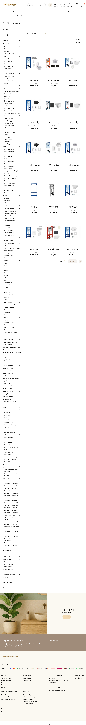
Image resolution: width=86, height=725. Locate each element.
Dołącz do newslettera (57, 645)
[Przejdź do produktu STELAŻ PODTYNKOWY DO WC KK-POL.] (53, 190)
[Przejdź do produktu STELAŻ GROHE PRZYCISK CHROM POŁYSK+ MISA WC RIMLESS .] (73, 63)
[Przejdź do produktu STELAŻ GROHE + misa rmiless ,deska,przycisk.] (34, 106)
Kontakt (3, 687)
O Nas (3, 711)
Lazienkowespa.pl (6, 15)
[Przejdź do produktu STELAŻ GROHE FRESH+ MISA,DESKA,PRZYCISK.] (73, 148)
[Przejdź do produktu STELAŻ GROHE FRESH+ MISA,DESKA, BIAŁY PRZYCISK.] (53, 148)
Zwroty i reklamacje (6, 678)
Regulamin (3, 683)
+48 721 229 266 (59, 4)
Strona (60, 261)
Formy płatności (5, 695)
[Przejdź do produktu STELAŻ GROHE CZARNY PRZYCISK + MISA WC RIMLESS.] (73, 106)
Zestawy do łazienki (16, 15)
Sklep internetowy (42, 724)
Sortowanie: (77, 39)
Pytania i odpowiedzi (6, 680)
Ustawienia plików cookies (29, 701)
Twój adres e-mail (54, 640)
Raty (2, 685)
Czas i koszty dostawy (6, 697)
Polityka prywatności (28, 703)
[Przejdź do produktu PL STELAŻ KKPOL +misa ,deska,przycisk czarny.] (53, 63)
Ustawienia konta (27, 680)
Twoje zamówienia (27, 678)
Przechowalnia (26, 683)
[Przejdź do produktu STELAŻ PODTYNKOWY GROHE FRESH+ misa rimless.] (73, 190)
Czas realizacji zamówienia (8, 699)
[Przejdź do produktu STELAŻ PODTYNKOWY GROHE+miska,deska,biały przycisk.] (34, 232)
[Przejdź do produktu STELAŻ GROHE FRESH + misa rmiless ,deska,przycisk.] (34, 148)
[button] (43, 5)
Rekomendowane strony (29, 697)
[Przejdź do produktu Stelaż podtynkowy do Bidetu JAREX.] (34, 190)
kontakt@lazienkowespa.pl (57, 690)
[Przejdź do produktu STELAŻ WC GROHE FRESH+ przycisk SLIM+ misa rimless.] (73, 232)
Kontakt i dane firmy (28, 699)
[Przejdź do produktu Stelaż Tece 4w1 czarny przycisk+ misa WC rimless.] (53, 232)
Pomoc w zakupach (28, 695)
